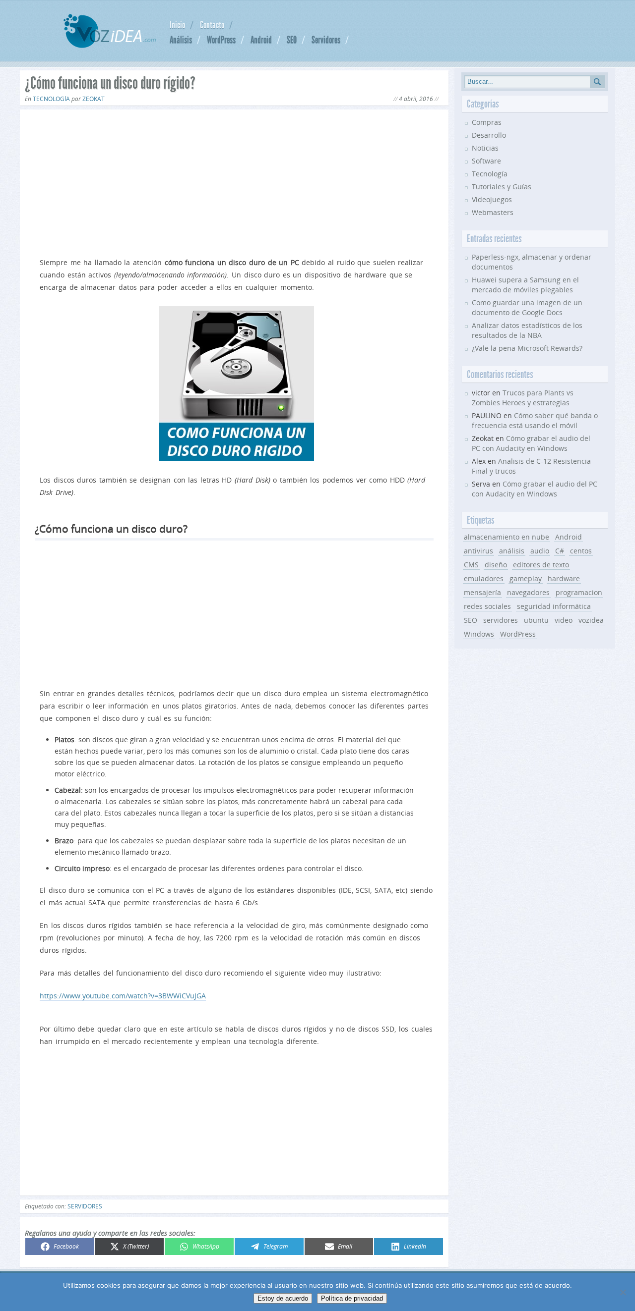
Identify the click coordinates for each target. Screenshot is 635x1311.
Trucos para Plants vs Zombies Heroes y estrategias (522, 397)
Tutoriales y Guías (501, 186)
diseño (496, 564)
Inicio (177, 25)
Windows (479, 634)
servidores (84, 1206)
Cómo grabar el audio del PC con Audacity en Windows (531, 443)
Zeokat (93, 99)
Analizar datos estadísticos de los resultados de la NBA (527, 330)
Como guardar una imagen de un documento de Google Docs (527, 307)
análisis (511, 550)
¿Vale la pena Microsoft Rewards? (527, 348)
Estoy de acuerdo (282, 1298)
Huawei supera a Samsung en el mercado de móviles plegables (525, 284)
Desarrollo (489, 135)
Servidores (326, 40)
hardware (564, 578)
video (563, 620)
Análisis (181, 40)
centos (581, 550)
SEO (292, 40)
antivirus (478, 550)
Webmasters (492, 212)
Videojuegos (492, 199)
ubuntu (536, 620)
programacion (579, 592)
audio (539, 550)
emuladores (484, 578)
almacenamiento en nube (506, 537)
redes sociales (487, 606)
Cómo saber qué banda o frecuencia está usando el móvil (535, 420)
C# (559, 550)
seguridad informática (554, 606)
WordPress (221, 40)
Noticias (485, 148)
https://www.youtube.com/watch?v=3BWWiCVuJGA (123, 995)
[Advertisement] (234, 181)
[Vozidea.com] (110, 45)
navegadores (528, 592)
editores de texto (541, 564)
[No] (623, 1292)
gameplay (525, 578)
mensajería (482, 592)
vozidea (591, 620)
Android (261, 40)
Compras (487, 122)
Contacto (212, 25)
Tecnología (51, 99)
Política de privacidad (352, 1298)
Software (486, 160)
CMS (471, 564)
